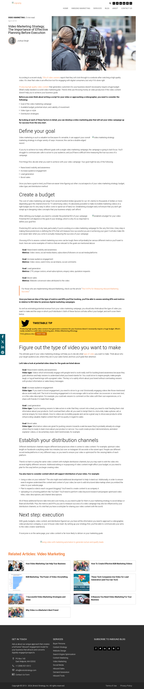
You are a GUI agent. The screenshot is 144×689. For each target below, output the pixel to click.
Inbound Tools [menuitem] (59, 676)
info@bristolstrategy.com (26, 670)
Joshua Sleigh (23, 41)
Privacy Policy (126, 686)
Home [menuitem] (65, 8)
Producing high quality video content (34, 87)
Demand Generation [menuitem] (61, 672)
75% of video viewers (51, 77)
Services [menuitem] (97, 8)
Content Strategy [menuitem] (60, 647)
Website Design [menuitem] (59, 651)
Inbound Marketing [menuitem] (80, 8)
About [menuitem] (115, 8)
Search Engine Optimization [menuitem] (64, 654)
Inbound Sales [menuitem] (59, 668)
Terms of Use (111, 686)
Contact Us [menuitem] (126, 8)
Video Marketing (16, 17)
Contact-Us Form (23, 675)
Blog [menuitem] (107, 8)
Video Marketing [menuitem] (59, 661)
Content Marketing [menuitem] (60, 658)
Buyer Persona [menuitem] (59, 643)
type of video (89, 354)
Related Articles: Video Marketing (36, 554)
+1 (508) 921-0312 (23, 666)
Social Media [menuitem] (58, 665)
